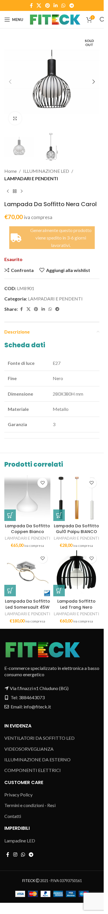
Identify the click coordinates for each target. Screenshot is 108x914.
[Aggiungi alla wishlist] (42, 483)
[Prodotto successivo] (21, 191)
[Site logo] (55, 19)
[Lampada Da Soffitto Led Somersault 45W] (27, 573)
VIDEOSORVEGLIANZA (29, 749)
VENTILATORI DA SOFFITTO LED (39, 738)
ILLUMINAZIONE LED (46, 171)
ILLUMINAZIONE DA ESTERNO (37, 759)
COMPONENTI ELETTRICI (32, 770)
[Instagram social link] (15, 854)
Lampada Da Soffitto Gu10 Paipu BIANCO (76, 528)
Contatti (12, 816)
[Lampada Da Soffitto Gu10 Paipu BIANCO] (76, 498)
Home (10, 171)
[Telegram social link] (71, 5)
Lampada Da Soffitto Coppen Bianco (27, 528)
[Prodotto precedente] (7, 191)
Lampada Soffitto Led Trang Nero (76, 604)
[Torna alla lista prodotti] (14, 191)
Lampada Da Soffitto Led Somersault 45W (27, 604)
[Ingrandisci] (15, 118)
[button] (10, 81)
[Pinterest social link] (47, 5)
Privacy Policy (18, 794)
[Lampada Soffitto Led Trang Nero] (76, 573)
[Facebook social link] (31, 5)
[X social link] (39, 5)
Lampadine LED (19, 840)
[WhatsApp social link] (63, 5)
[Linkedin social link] (55, 5)
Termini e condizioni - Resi (30, 805)
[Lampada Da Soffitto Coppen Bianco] (27, 498)
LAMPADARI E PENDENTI (31, 178)
